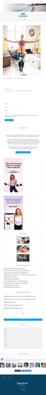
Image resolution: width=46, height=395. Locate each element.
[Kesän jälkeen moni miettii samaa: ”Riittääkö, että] (37, 365)
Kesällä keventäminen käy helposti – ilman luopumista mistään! (15, 281)
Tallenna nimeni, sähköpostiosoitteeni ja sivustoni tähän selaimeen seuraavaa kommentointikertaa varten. (21, 116)
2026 (5, 328)
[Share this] (27, 19)
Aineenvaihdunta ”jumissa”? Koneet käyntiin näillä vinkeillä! (15, 268)
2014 (5, 346)
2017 (5, 341)
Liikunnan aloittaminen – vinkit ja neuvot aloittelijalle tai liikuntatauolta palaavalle (20, 296)
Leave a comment (9, 78)
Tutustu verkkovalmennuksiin (23, 152)
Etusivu (6, 1)
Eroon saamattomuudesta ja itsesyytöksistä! (12, 287)
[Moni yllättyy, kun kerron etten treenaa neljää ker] (8, 365)
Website (6, 110)
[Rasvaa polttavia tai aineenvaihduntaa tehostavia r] (2, 365)
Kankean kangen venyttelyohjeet (10, 302)
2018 (5, 339)
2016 (5, 342)
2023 (5, 330)
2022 (5, 332)
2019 (5, 337)
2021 (5, 333)
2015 (5, 344)
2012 (5, 348)
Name (6, 103)
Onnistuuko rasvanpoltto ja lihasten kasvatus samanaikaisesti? (16, 272)
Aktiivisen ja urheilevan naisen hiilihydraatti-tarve (13, 305)
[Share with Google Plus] (32, 19)
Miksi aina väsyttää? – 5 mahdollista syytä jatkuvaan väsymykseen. (16, 270)
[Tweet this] (29, 19)
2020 (5, 335)
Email (6, 107)
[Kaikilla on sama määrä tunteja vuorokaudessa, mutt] (26, 365)
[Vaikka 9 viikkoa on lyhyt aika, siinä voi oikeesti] (43, 365)
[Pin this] (34, 19)
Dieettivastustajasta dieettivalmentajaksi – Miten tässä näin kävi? (16, 283)
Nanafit (11, 1)
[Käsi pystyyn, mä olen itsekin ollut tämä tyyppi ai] (31, 365)
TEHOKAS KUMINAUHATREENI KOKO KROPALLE (11, 285)
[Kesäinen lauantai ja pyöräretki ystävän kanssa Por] (14, 365)
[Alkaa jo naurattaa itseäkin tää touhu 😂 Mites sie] (20, 365)
